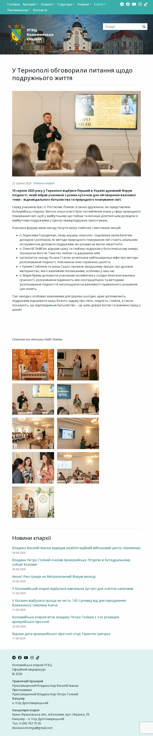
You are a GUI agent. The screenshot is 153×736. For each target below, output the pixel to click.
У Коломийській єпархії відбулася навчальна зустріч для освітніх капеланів (72, 588)
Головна (13, 4)
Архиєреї (29, 4)
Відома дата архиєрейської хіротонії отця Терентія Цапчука (61, 633)
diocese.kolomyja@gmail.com (32, 728)
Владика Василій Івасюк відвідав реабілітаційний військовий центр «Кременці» (76, 548)
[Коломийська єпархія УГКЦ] (28, 34)
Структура (64, 4)
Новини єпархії (44, 183)
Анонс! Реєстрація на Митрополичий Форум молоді (54, 576)
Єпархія (46, 4)
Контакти (40, 10)
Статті (98, 4)
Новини (83, 4)
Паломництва (17, 10)
